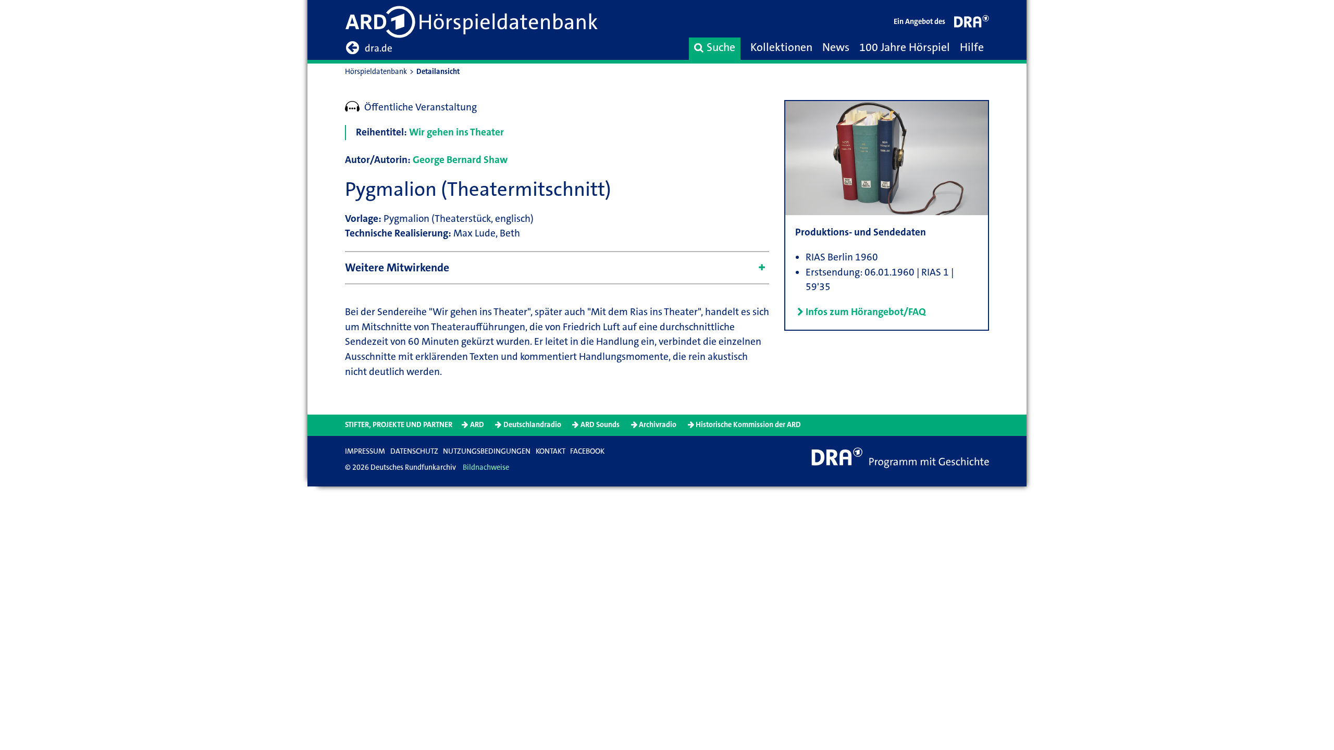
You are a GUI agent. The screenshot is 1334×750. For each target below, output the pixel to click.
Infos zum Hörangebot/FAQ (866, 311)
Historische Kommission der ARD (748, 425)
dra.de (378, 48)
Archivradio (657, 425)
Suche (721, 47)
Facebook (587, 451)
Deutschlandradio (532, 425)
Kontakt (550, 451)
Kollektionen (781, 47)
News (835, 47)
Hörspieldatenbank (376, 72)
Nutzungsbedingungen (486, 451)
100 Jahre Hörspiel (904, 47)
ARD (477, 425)
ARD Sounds (600, 425)
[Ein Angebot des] (972, 23)
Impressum (365, 451)
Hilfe (972, 47)
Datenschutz (414, 451)
